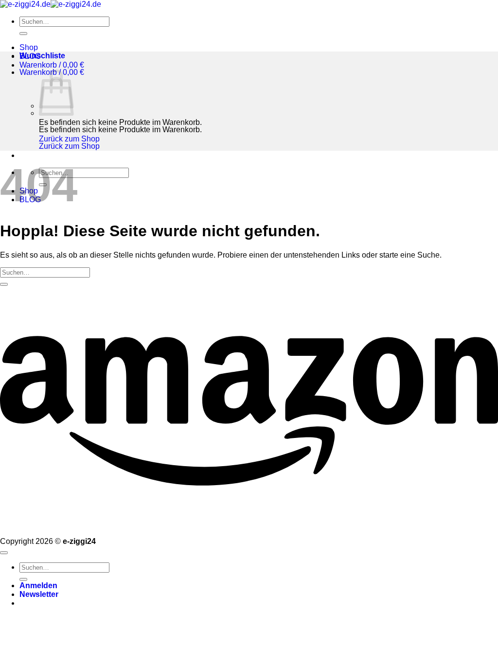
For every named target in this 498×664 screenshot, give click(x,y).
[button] (51, 65)
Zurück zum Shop (69, 139)
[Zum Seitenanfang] (4, 552)
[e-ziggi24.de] (50, 4)
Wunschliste (42, 56)
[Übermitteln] (23, 33)
